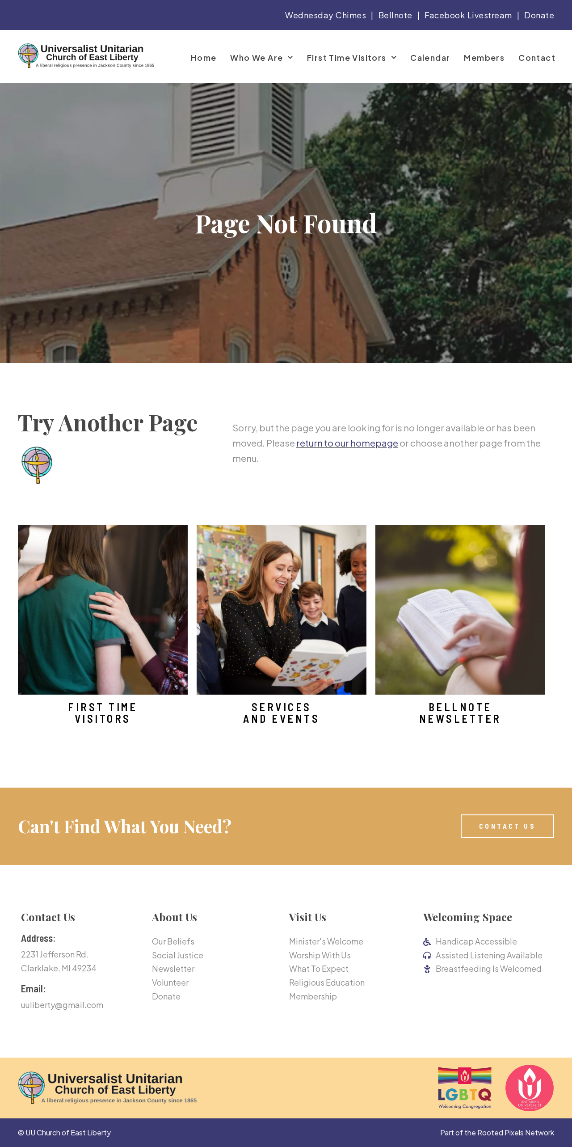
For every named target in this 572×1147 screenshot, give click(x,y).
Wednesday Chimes (325, 15)
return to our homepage (347, 442)
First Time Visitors (347, 58)
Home (204, 58)
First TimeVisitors (102, 712)
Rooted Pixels (500, 1132)
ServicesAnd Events (281, 712)
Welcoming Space (467, 917)
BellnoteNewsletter (460, 712)
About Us (174, 917)
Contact (536, 58)
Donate (539, 15)
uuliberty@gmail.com (62, 1004)
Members (484, 58)
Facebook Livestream (468, 15)
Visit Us (307, 917)
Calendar (430, 58)
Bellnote (395, 15)
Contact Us (48, 917)
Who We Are (256, 58)
